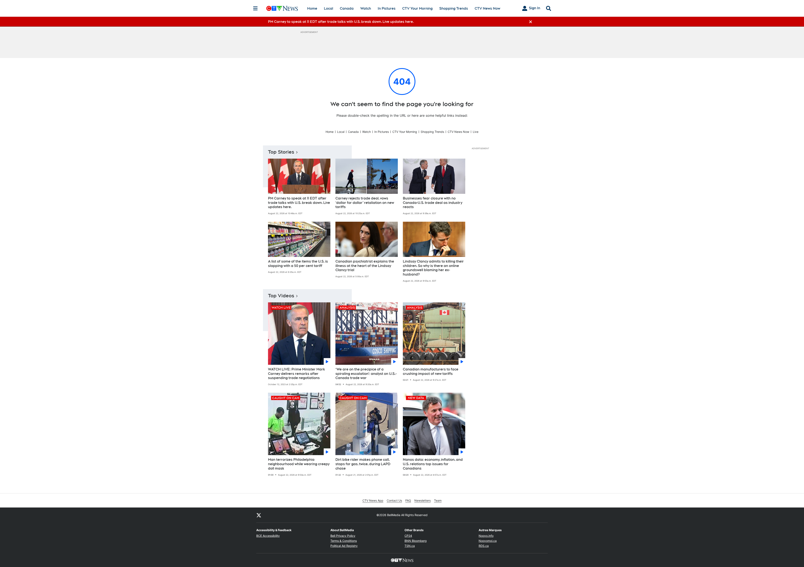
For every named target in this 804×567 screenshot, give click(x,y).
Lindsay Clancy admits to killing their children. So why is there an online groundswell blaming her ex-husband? (433, 267)
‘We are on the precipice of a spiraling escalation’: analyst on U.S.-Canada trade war (366, 373)
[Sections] (255, 8)
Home (312, 8)
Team (438, 500)
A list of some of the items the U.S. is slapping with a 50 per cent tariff (298, 263)
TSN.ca (410, 546)
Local (328, 8)
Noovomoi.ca (488, 540)
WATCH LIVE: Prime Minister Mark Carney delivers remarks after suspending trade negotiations (296, 373)
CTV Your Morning (417, 8)
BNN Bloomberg (416, 540)
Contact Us (394, 500)
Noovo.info (486, 535)
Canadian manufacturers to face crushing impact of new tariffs (430, 371)
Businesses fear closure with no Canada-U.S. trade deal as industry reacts (432, 202)
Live (475, 131)
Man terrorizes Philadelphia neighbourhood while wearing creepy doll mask (299, 464)
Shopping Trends (453, 8)
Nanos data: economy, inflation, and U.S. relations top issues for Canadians (433, 464)
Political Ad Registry (344, 546)
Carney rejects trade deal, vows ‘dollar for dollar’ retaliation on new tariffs (364, 202)
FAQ (408, 500)
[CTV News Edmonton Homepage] (282, 8)
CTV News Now (487, 8)
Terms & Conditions (343, 540)
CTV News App (372, 500)
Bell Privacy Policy (342, 535)
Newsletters (422, 500)
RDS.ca (484, 546)
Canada (347, 8)
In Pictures (387, 8)
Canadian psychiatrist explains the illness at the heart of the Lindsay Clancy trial (364, 265)
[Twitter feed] (258, 515)
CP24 (408, 535)
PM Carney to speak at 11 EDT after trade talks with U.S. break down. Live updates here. (299, 202)
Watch (365, 8)
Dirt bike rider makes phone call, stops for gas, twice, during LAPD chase (362, 464)
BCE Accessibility (268, 535)
